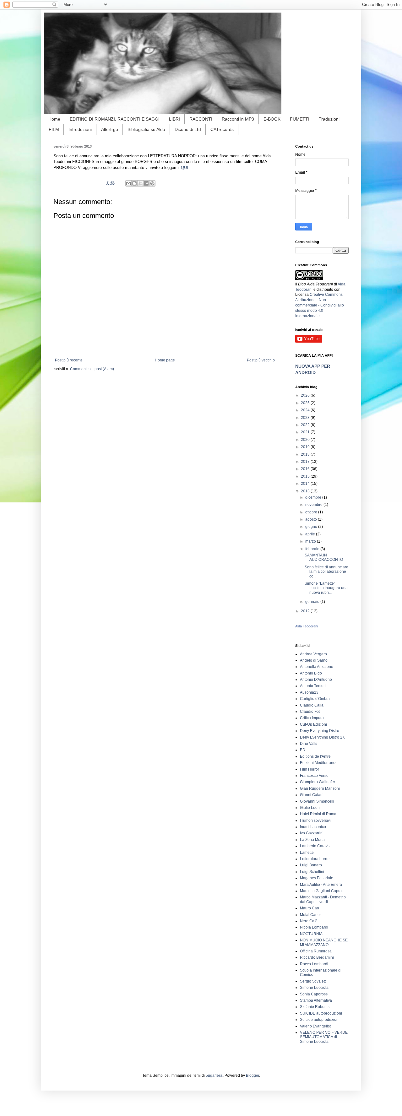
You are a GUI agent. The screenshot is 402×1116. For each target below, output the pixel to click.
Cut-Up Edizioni (313, 724)
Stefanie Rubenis (314, 1007)
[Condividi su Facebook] (146, 183)
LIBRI (174, 119)
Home (54, 119)
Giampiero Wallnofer (317, 782)
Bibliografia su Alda (146, 129)
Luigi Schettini (312, 872)
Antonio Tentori (313, 686)
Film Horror (309, 769)
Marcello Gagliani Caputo (322, 891)
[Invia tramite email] (128, 183)
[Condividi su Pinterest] (152, 183)
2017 (306, 461)
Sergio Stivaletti (313, 981)
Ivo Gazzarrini (311, 833)
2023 (306, 417)
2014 (306, 483)
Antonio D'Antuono (316, 679)
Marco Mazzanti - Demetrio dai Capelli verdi (323, 899)
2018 (306, 454)
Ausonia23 (309, 692)
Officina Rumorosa (316, 951)
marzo (311, 541)
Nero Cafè (309, 921)
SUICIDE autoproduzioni (321, 1013)
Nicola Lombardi (314, 927)
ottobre (311, 512)
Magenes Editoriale (316, 878)
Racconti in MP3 (238, 119)
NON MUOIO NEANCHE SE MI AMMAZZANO (324, 942)
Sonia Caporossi (314, 994)
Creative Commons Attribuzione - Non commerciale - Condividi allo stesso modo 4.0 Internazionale (319, 305)
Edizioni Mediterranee (319, 763)
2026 (306, 395)
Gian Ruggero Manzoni (320, 788)
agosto (311, 519)
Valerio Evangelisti (316, 1026)
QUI (184, 167)
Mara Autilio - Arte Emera (321, 884)
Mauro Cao (309, 908)
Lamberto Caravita (316, 846)
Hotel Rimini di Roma (318, 814)
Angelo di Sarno (314, 660)
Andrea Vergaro (313, 654)
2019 (306, 447)
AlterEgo (109, 129)
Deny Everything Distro (319, 731)
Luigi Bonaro (311, 865)
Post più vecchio (261, 360)
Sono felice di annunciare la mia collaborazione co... (326, 571)
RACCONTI (200, 119)
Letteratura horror (315, 859)
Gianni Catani (311, 795)
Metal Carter (310, 915)
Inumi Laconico (313, 827)
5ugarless (214, 1075)
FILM (54, 129)
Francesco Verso (314, 775)
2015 (306, 476)
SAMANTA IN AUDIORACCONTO (324, 557)
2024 (306, 410)
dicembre (313, 497)
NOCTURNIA (311, 934)
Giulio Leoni (310, 807)
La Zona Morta (312, 839)
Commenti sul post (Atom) (92, 369)
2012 (306, 611)
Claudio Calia (311, 705)
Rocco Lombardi (314, 964)
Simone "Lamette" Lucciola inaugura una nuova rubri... (326, 588)
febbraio (312, 549)
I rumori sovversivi (315, 820)
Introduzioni (80, 129)
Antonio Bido (311, 673)
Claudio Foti (310, 711)
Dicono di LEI (188, 129)
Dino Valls (308, 743)
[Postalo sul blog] (134, 183)
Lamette (307, 852)
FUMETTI (299, 119)
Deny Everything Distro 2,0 (322, 737)
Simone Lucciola (314, 987)
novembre (314, 504)
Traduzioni (329, 119)
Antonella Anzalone (316, 666)
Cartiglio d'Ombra (315, 698)
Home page (165, 360)
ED (302, 750)
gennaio (312, 601)
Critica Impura (312, 718)
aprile (310, 534)
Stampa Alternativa (316, 1000)
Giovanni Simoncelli (317, 801)
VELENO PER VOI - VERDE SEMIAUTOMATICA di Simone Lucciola (324, 1037)
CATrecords (222, 129)
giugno (311, 526)
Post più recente (69, 360)
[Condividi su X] (140, 183)
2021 (306, 432)
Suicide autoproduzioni (320, 1019)
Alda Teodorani (306, 626)
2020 (306, 439)
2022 (306, 425)
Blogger (252, 1075)
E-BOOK (271, 119)
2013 (306, 491)
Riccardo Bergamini (317, 957)
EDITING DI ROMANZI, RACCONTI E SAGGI (115, 119)
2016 (306, 469)
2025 (306, 403)
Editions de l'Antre (315, 756)
